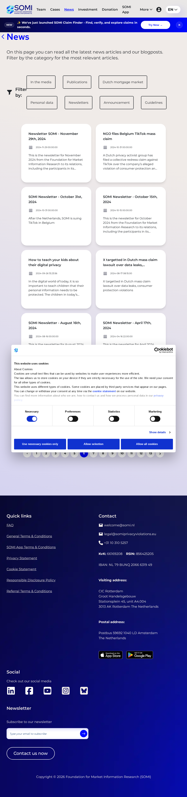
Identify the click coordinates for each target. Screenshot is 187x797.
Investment (88, 10)
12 (141, 453)
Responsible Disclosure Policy (31, 580)
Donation (110, 10)
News (69, 10)
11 (131, 453)
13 (150, 453)
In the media (40, 82)
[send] (83, 733)
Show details (157, 432)
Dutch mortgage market (123, 82)
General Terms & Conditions (29, 536)
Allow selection (94, 444)
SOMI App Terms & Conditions (31, 547)
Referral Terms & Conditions (29, 591)
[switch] (73, 419)
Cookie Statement (21, 569)
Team (41, 10)
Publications (77, 82)
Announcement (117, 103)
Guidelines (154, 103)
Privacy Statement (22, 558)
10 (122, 453)
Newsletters (78, 103)
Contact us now (31, 753)
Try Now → (155, 25)
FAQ (10, 525)
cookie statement (104, 391)
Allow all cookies (147, 444)
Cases (55, 10)
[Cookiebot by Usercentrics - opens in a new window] (157, 350)
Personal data (41, 103)
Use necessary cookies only (40, 444)
